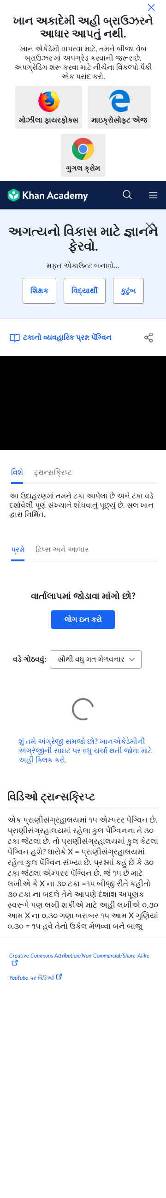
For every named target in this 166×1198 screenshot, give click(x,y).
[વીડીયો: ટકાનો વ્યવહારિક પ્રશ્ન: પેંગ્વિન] (83, 403)
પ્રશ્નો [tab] (17, 549)
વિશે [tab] (17, 472)
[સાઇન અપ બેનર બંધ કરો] (149, 226)
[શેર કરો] (149, 337)
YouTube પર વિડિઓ (31, 965)
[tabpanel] (83, 501)
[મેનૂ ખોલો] (153, 195)
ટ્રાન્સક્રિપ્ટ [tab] (53, 472)
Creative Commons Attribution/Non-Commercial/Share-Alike (79, 943)
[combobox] (96, 659)
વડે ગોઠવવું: (29, 659)
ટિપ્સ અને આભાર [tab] (62, 549)
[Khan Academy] (44, 195)
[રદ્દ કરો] (151, 7)
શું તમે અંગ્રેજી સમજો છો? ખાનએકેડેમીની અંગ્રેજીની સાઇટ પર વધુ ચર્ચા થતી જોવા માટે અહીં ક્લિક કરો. (85, 738)
